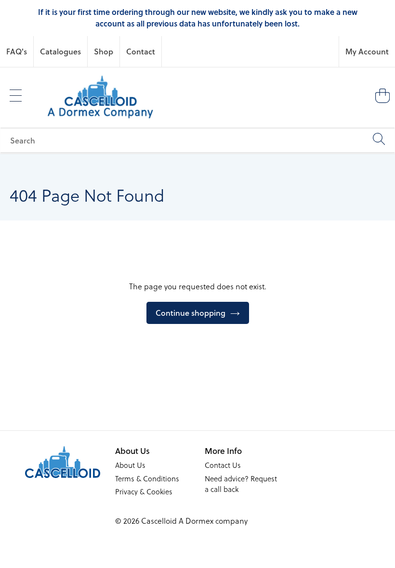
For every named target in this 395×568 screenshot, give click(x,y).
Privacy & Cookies (143, 491)
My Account (367, 51)
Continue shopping (190, 312)
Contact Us (223, 465)
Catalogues (60, 51)
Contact (140, 51)
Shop (103, 51)
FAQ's (16, 51)
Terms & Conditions (147, 478)
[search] (197, 140)
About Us (130, 465)
